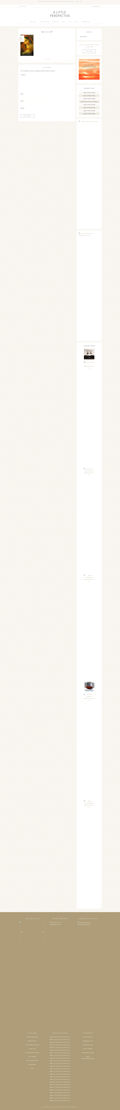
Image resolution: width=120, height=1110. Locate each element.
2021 (51, 1050)
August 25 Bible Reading (89, 95)
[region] (32, 932)
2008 (51, 1084)
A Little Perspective (60, 14)
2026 (51, 1037)
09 (65, 1039)
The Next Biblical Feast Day (32, 1044)
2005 (51, 1092)
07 (62, 1037)
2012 (51, 1074)
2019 (51, 1055)
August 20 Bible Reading (89, 113)
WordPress (72, 1107)
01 (53, 1037)
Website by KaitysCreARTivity (69, 1106)
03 (56, 1037)
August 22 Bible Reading (89, 107)
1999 (51, 1098)
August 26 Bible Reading (89, 92)
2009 (51, 1082)
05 (59, 1037)
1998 (51, 1100)
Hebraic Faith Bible (88, 1048)
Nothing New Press (88, 1041)
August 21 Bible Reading (89, 110)
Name (22, 93)
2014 (51, 1068)
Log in (77, 1107)
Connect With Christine (32, 1060)
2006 (51, 1090)
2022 (51, 1047)
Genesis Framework (64, 1107)
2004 (51, 1095)
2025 (51, 1039)
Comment (23, 74)
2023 (51, 1045)
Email (22, 101)
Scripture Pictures (32, 1041)
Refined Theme (53, 1107)
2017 (51, 1061)
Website (22, 108)
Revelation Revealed (88, 1044)
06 (61, 1037)
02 (55, 1037)
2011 (51, 1076)
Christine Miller (57, 1106)
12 (69, 1039)
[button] (32, 932)
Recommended (32, 1064)
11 (68, 1039)
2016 (51, 1063)
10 (67, 1039)
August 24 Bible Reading (89, 98)
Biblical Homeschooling (88, 1052)
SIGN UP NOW (89, 51)
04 (58, 1037)
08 (64, 1037)
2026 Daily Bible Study (32, 1037)
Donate (32, 1068)
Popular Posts (32, 1048)
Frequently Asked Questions (32, 1052)
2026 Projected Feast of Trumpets (89, 101)
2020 (51, 1053)
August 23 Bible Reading (89, 104)
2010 (51, 1079)
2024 (51, 1042)
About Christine (32, 1056)
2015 (51, 1066)
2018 (51, 1058)
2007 (51, 1087)
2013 (51, 1071)
